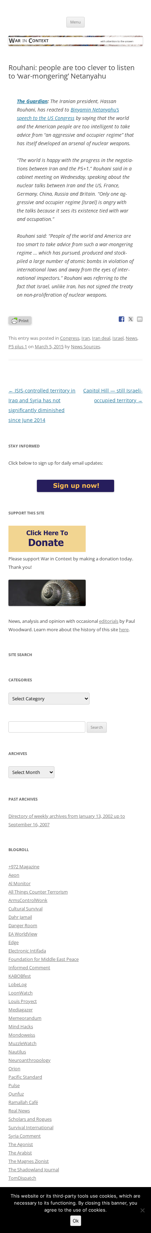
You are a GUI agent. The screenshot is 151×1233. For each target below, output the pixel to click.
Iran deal (101, 338)
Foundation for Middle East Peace (43, 959)
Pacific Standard (25, 1077)
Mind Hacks (20, 1026)
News (131, 338)
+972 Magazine (23, 866)
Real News (19, 1110)
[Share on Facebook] (121, 319)
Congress (69, 338)
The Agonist (20, 1144)
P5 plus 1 (17, 346)
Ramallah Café (23, 1102)
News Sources (85, 346)
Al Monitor (19, 883)
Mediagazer (20, 1009)
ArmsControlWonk (27, 900)
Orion (14, 1068)
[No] (142, 1210)
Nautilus (17, 1052)
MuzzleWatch (22, 1043)
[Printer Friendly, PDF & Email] (20, 320)
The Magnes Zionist (28, 1161)
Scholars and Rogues (30, 1119)
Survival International (30, 1127)
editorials (108, 621)
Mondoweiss (21, 1035)
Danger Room (22, 925)
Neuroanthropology (29, 1060)
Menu (75, 22)
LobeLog (17, 984)
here (124, 629)
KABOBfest (19, 976)
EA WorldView (22, 934)
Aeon (13, 875)
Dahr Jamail (20, 917)
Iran (85, 338)
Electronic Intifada (27, 951)
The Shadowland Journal (33, 1169)
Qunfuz (16, 1094)
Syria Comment (24, 1136)
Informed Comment (29, 967)
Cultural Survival (25, 908)
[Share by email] (140, 319)
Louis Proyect (22, 1001)
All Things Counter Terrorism (38, 892)
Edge (13, 942)
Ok (76, 1221)
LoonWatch (20, 993)
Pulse (14, 1085)
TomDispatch (22, 1178)
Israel (118, 338)
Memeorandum (24, 1018)
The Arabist (20, 1153)
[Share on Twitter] (130, 319)
